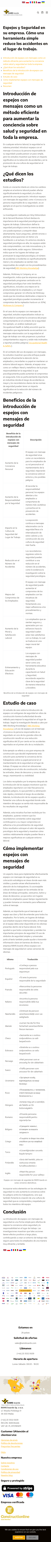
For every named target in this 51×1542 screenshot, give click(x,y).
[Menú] (47, 12)
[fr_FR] (31, 2)
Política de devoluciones (12, 1443)
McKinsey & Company (13, 305)
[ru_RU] (39, 2)
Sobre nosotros (8, 1463)
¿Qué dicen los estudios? (14, 67)
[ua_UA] (43, 2)
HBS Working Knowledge (27, 268)
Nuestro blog (7, 1475)
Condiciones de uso (10, 1469)
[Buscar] (38, 12)
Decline (32, 1537)
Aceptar (19, 1537)
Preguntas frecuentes (10, 1446)
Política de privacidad (10, 1472)
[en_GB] (24, 2)
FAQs (3, 1452)
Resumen (7, 86)
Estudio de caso (10, 77)
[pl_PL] (28, 2)
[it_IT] (35, 2)
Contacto (5, 1466)
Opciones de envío (9, 1440)
